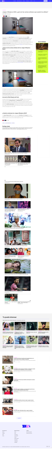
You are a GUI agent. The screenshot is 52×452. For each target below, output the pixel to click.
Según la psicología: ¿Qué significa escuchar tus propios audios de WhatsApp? (8, 347)
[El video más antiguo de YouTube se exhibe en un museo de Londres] (43, 340)
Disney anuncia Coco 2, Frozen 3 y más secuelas (42, 51)
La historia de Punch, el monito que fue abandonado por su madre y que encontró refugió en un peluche (24, 359)
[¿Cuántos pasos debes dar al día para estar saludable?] (43, 326)
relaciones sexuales (20, 62)
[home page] (3, 1)
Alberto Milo (19, 381)
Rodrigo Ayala (6, 126)
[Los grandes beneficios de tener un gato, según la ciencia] (7, 401)
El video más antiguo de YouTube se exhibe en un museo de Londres (43, 346)
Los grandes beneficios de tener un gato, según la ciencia (23, 400)
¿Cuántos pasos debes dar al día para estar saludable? (43, 332)
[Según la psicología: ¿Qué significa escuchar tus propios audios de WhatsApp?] (8, 340)
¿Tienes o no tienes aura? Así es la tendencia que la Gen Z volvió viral (8, 332)
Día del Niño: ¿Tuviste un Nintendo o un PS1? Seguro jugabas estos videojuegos (42, 71)
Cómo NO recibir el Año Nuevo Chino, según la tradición (23, 410)
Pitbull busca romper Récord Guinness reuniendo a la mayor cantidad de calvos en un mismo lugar (19, 347)
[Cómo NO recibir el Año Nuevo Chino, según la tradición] (7, 411)
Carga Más (19, 418)
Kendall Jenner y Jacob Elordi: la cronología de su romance (42, 54)
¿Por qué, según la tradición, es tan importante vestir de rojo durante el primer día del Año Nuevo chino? (24, 389)
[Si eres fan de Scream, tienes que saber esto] (31, 326)
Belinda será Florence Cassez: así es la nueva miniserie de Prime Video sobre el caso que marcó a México (42, 66)
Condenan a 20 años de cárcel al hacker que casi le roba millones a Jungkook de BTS (42, 62)
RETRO (15, 331)
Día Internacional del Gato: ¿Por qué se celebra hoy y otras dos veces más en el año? (31, 347)
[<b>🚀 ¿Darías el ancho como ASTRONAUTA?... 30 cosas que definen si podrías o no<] (20, 326)
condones (20, 44)
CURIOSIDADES (4, 331)
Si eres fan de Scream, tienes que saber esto (31, 332)
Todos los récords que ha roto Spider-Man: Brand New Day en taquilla (42, 58)
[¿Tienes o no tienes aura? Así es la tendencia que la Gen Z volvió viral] (8, 326)
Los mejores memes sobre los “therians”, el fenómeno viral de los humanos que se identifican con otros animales (24, 369)
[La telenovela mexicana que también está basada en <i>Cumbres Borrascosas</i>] (7, 380)
